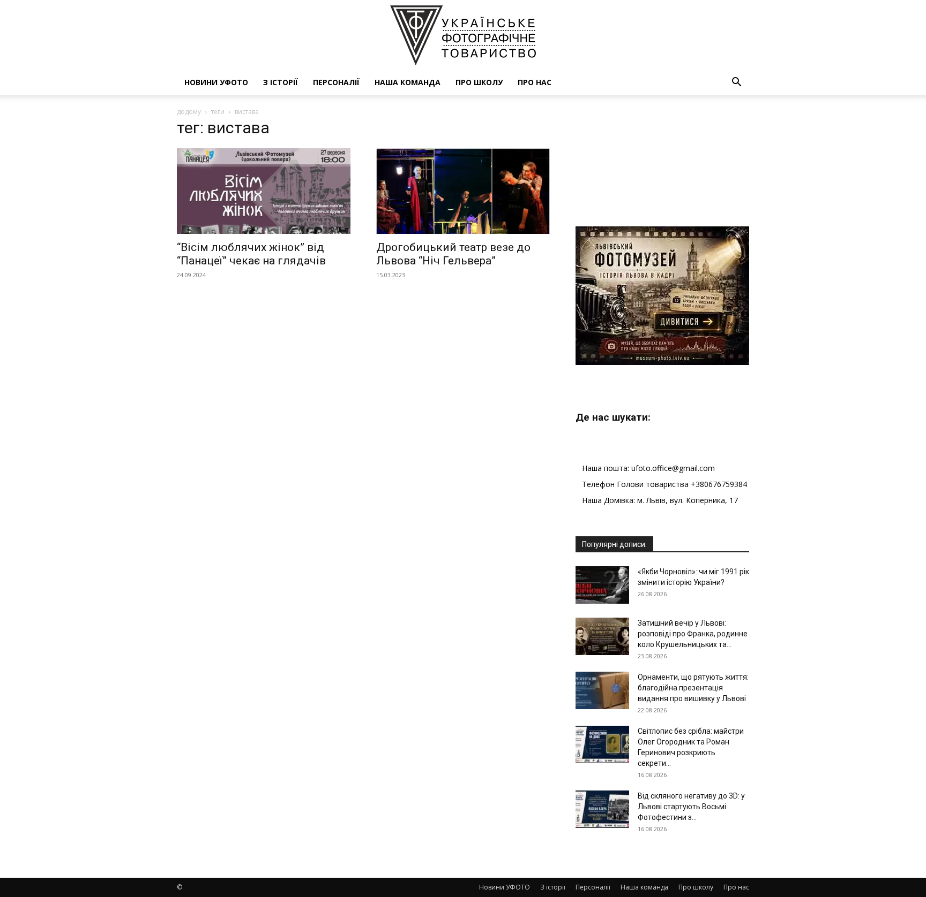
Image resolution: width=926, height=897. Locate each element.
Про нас (534, 82)
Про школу (479, 82)
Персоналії (336, 82)
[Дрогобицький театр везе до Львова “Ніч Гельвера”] (463, 191)
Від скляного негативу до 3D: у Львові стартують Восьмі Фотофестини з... (691, 807)
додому (189, 111)
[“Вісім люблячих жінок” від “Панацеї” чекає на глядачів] (263, 191)
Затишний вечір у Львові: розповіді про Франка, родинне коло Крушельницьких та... (693, 634)
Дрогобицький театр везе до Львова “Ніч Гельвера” (453, 254)
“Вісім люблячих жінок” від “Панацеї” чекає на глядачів (251, 254)
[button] (736, 83)
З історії (280, 82)
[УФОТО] (463, 35)
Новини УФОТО (216, 82)
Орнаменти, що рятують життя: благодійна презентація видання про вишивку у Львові (693, 688)
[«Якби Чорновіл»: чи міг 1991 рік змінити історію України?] (602, 585)
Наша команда (407, 82)
